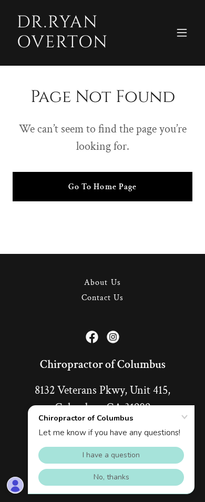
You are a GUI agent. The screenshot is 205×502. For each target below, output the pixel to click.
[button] (181, 32)
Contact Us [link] (102, 297)
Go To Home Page (102, 186)
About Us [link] (102, 282)
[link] (75, 44)
